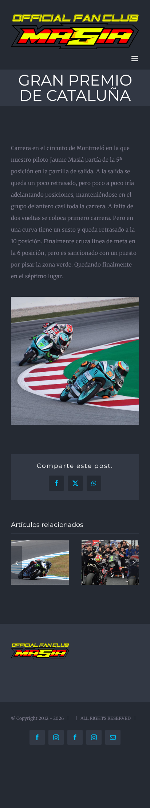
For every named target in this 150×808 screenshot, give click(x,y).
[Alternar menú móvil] (135, 58)
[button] (16, 562)
